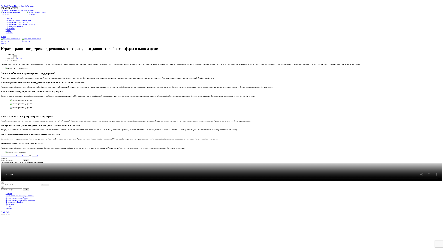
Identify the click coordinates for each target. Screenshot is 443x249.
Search (26, 160)
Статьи (3, 43)
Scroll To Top (6, 212)
